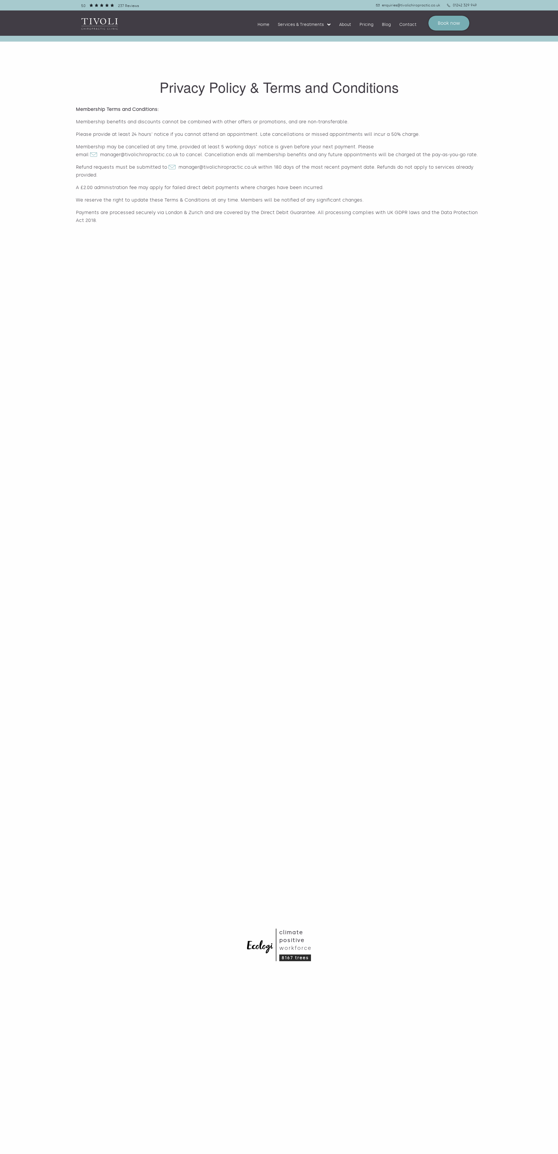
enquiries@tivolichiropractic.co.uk (411, 5)
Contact (407, 24)
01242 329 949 (465, 5)
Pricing (366, 24)
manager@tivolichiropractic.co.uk (139, 154)
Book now (449, 23)
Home (263, 24)
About (345, 24)
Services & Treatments (301, 24)
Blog (386, 24)
